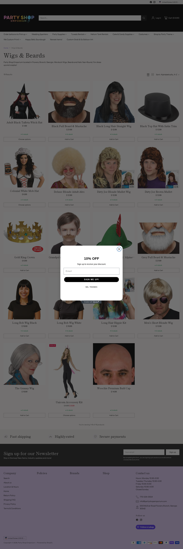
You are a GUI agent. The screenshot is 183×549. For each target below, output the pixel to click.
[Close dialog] (119, 249)
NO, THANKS (91, 287)
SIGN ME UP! (91, 279)
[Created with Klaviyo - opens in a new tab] (91, 302)
